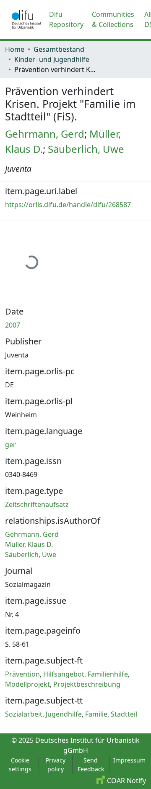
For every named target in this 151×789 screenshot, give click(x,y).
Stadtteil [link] (124, 714)
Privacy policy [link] (55, 764)
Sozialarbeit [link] (23, 714)
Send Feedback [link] (91, 764)
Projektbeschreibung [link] (86, 684)
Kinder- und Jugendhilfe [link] (51, 59)
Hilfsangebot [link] (63, 674)
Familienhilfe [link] (108, 674)
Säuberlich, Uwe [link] (86, 149)
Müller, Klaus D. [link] (29, 544)
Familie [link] (96, 714)
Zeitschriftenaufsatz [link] (37, 504)
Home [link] (14, 49)
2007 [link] (12, 325)
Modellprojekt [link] (27, 684)
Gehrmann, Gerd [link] (44, 134)
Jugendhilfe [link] (64, 714)
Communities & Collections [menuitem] (113, 19)
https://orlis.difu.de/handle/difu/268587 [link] (68, 204)
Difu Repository (66, 19)
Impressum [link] (129, 760)
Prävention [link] (22, 674)
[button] (26, 19)
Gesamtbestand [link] (59, 49)
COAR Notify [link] (125, 780)
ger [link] (10, 444)
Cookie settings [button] (20, 764)
